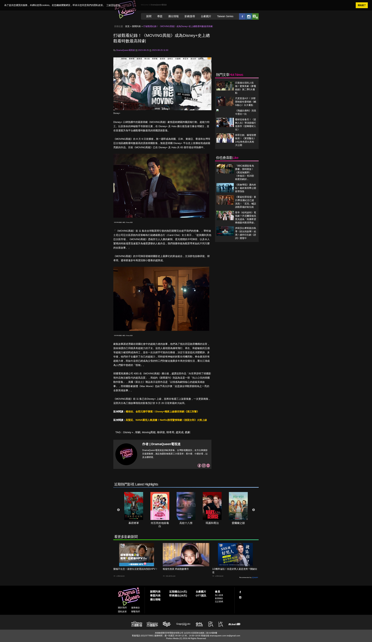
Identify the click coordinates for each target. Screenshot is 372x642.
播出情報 (173, 16)
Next (253, 509)
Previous (118, 509)
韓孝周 (170, 432)
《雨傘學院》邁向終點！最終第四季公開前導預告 (245, 188)
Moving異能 (149, 432)
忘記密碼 (219, 601)
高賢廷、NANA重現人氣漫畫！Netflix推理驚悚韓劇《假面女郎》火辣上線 (166, 420)
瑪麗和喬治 (212, 523)
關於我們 (122, 607)
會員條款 (219, 598)
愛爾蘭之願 (238, 523)
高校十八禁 (186, 523)
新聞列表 (136, 26)
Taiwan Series (225, 16)
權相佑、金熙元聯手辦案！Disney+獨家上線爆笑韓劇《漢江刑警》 (162, 411)
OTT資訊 (201, 595)
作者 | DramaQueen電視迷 (161, 444)
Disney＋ (128, 432)
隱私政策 (122, 611)
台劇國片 (206, 16)
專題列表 (155, 595)
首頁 (127, 26)
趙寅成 (180, 432)
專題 (159, 16)
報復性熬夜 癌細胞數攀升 (176, 569)
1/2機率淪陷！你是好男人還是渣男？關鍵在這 (234, 571)
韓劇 (138, 432)
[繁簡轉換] (255, 16)
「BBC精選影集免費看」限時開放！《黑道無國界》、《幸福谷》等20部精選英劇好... (244, 172)
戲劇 (187, 432)
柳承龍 (161, 432)
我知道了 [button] (362, 5)
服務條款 (135, 607)
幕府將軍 (133, 523)
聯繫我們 (135, 611)
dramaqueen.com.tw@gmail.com (225, 635)
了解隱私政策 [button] (113, 5)
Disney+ (116, 113)
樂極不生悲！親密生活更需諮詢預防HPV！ (135, 569)
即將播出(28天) (178, 595)
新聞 (148, 16)
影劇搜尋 (190, 16)
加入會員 (219, 595)
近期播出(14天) (178, 591)
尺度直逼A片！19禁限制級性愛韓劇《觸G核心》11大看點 (245, 101)
